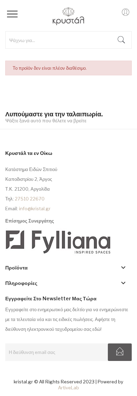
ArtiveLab (68, 387)
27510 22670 (30, 199)
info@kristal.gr (35, 208)
